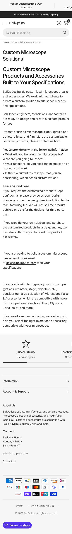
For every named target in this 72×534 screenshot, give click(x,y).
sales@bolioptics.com (21, 263)
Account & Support (16, 391)
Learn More (26, 7)
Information (10, 381)
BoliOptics (17, 23)
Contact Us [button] (9, 461)
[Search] (64, 32)
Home (6, 42)
